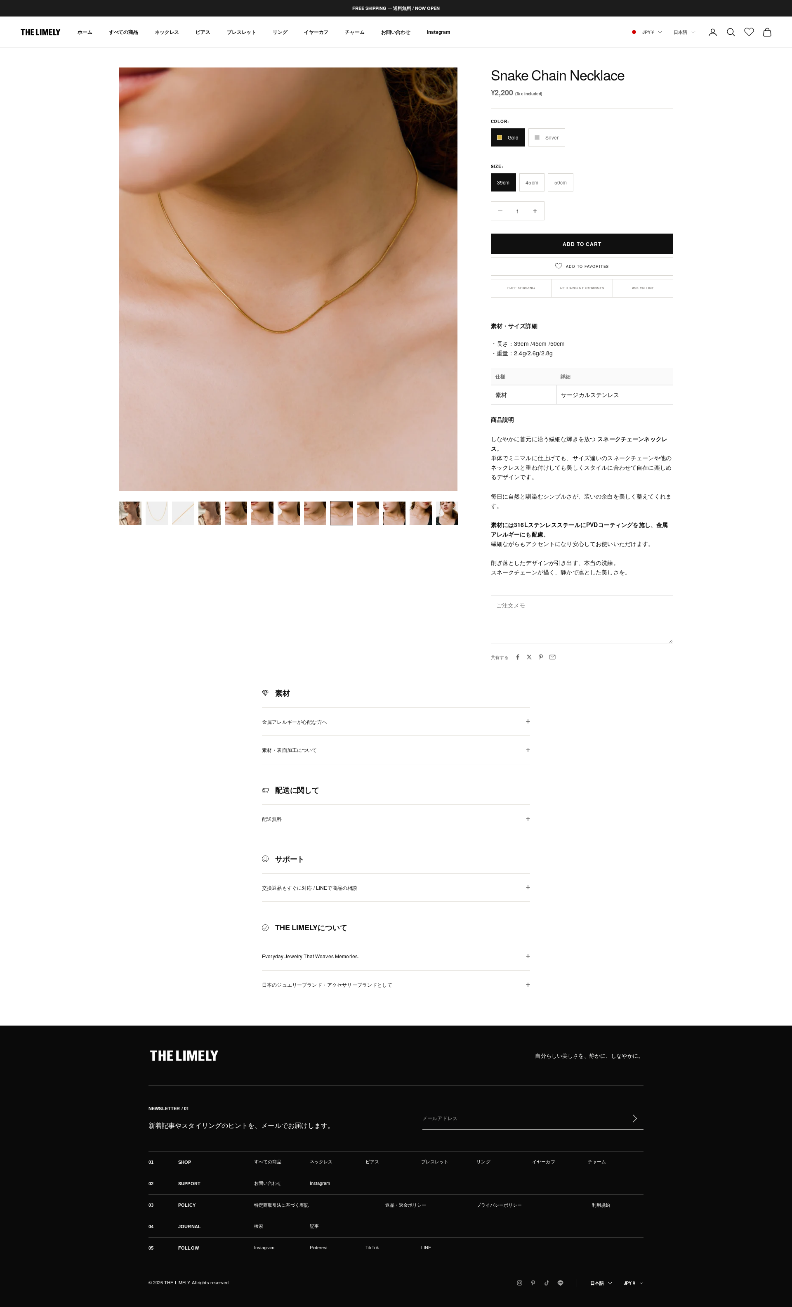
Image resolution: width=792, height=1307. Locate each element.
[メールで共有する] (552, 657)
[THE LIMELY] (183, 1056)
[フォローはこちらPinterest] (533, 1283)
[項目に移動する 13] (447, 513)
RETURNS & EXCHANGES (582, 288)
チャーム (355, 32)
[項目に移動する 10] (368, 513)
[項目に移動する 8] (315, 513)
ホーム (85, 32)
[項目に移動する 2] (156, 513)
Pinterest (319, 1247)
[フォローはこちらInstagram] (519, 1283)
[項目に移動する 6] (262, 513)
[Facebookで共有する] (517, 657)
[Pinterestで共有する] (540, 657)
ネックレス (167, 32)
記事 (314, 1226)
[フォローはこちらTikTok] (547, 1283)
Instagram (438, 32)
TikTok (372, 1247)
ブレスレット (241, 32)
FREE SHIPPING (521, 288)
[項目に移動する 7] (288, 513)
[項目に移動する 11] (394, 513)
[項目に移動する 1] (130, 513)
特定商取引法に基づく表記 (281, 1205)
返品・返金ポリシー (405, 1205)
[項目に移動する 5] (236, 513)
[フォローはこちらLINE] (560, 1283)
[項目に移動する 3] (183, 513)
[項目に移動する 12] (420, 513)
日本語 (680, 32)
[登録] (634, 1118)
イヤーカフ (316, 32)
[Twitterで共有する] (529, 657)
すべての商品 (123, 32)
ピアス (203, 32)
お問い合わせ (395, 32)
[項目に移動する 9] (341, 513)
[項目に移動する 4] (209, 513)
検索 (258, 1226)
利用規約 (601, 1205)
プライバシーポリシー (499, 1205)
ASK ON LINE (643, 288)
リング (280, 32)
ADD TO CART (582, 244)
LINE (426, 1247)
